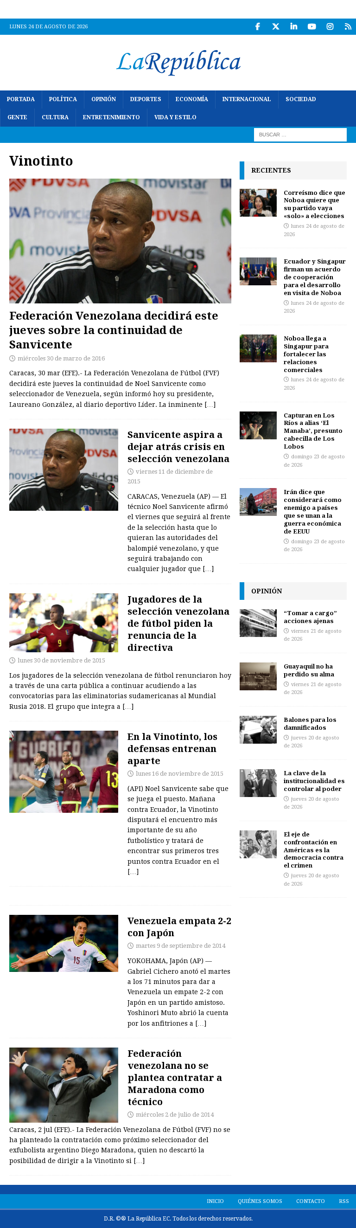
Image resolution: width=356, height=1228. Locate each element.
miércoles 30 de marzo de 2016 (61, 358)
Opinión (103, 99)
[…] (210, 404)
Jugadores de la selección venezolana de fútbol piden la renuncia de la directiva (178, 623)
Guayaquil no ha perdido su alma (309, 670)
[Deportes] (63, 470)
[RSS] (348, 27)
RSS (344, 1201)
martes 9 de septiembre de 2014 (180, 945)
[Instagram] (330, 27)
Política (63, 99)
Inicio (215, 1201)
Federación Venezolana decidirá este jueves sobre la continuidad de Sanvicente (113, 330)
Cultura (55, 117)
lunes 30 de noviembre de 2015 (61, 660)
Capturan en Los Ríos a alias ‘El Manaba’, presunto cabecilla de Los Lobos (313, 431)
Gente (17, 117)
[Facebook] (257, 27)
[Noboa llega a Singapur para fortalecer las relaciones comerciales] (258, 348)
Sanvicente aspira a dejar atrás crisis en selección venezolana (178, 446)
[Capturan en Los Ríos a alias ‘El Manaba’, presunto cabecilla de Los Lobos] (258, 425)
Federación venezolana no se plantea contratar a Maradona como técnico (174, 1077)
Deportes (145, 99)
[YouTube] (312, 27)
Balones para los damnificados (310, 723)
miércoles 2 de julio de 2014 (175, 1114)
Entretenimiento (111, 117)
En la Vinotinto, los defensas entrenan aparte (172, 748)
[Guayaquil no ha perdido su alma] (258, 676)
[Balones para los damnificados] (258, 730)
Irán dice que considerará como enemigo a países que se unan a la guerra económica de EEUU (313, 511)
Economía (192, 99)
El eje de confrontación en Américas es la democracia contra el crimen (313, 850)
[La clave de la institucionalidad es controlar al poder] (258, 783)
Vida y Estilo (175, 117)
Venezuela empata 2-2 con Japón (179, 926)
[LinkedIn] (294, 27)
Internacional (246, 99)
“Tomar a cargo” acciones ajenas (310, 617)
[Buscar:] (300, 134)
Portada (21, 99)
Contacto (310, 1201)
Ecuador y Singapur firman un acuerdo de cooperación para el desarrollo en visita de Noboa (315, 277)
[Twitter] (275, 27)
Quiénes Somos (260, 1201)
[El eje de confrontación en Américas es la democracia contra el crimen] (258, 844)
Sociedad (301, 99)
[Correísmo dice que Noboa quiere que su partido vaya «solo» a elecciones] (258, 203)
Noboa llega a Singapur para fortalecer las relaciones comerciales (306, 354)
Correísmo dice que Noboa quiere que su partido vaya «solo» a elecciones (314, 204)
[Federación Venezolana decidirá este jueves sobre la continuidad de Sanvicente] (120, 241)
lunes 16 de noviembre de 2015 (179, 773)
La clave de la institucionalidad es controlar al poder (314, 781)
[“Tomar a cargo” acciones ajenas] (258, 623)
